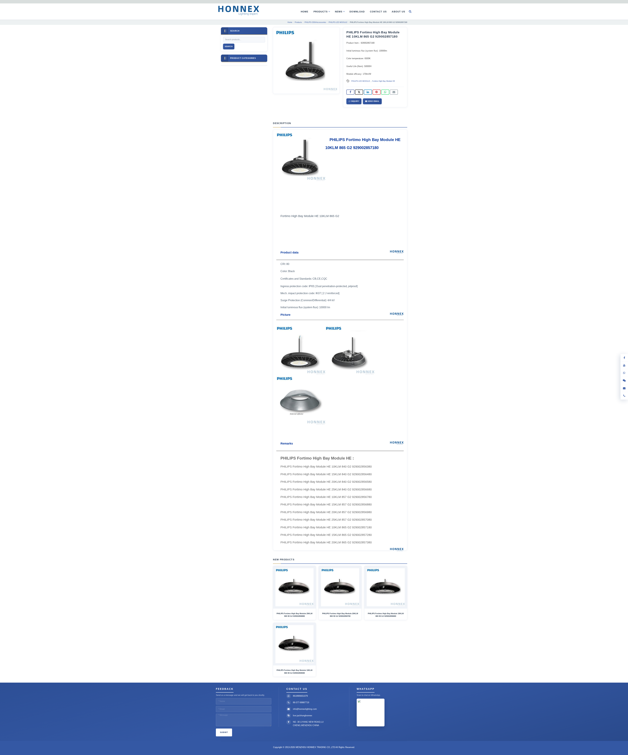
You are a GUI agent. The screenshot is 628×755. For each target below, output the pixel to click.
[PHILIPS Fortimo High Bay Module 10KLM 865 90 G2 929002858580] (294, 644)
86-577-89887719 (301, 702)
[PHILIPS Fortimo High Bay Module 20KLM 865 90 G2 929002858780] (340, 587)
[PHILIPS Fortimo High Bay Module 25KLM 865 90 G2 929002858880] (294, 587)
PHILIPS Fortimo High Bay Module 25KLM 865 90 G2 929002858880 (294, 614)
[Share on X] (359, 92)
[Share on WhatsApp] (385, 92)
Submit (224, 732)
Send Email (373, 101)
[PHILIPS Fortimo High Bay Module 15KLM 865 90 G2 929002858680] (386, 587)
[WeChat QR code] (624, 380)
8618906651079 (300, 696)
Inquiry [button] (355, 101)
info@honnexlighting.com (305, 709)
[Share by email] (394, 92)
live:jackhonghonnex (302, 715)
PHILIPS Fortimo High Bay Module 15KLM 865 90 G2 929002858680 (386, 614)
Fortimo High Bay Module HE (383, 81)
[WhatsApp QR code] (624, 373)
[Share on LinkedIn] (368, 92)
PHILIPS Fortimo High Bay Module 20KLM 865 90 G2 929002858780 (340, 614)
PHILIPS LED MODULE (360, 81)
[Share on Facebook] (350, 92)
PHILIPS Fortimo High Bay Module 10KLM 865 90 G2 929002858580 (294, 671)
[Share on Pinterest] (377, 92)
